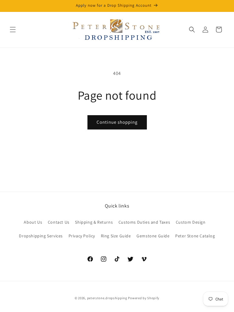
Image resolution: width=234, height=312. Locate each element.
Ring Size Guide (116, 236)
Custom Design (191, 222)
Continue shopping (117, 122)
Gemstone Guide (152, 236)
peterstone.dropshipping (107, 298)
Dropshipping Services (41, 236)
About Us (33, 222)
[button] (13, 29)
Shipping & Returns (94, 222)
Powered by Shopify (143, 298)
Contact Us (58, 222)
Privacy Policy (82, 236)
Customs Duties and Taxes (144, 222)
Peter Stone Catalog (195, 236)
